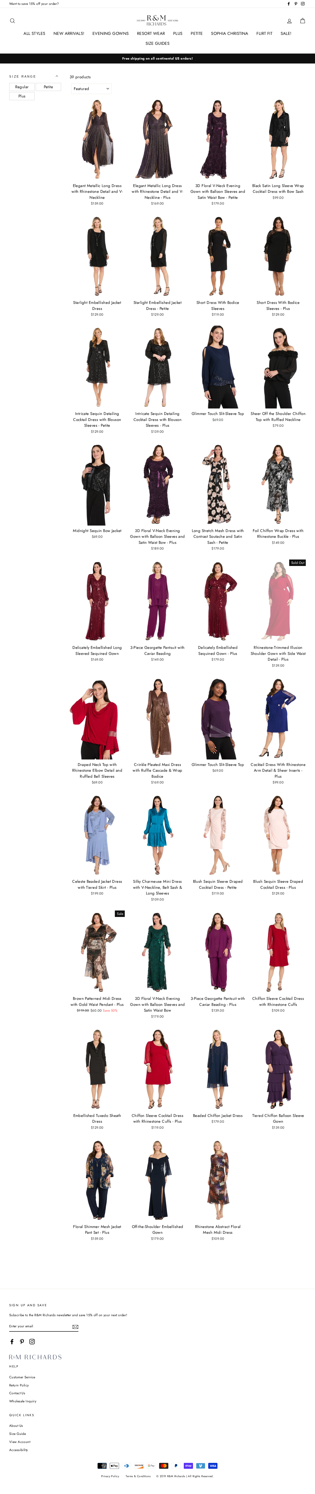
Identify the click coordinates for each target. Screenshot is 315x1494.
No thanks (157, 767)
